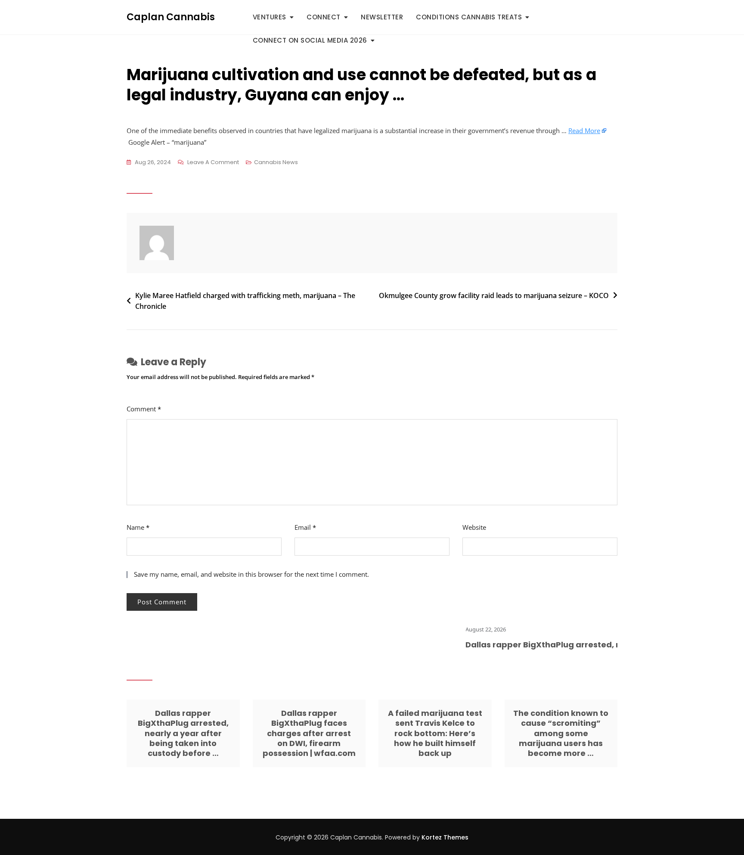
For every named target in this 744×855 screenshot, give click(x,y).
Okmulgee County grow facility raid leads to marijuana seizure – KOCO (494, 295)
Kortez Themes (445, 837)
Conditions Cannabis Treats (469, 17)
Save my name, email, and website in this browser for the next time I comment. (251, 574)
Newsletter (382, 17)
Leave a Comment (213, 163)
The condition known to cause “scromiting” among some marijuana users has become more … (560, 733)
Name (138, 527)
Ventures (269, 17)
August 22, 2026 (472, 629)
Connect (324, 17)
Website (474, 527)
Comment (144, 408)
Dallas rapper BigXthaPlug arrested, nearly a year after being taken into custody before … (183, 733)
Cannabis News (276, 162)
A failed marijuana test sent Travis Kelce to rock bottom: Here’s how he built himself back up (435, 733)
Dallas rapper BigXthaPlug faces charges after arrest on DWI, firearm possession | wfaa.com (309, 733)
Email (305, 527)
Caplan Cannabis (171, 17)
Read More (584, 130)
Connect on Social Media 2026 (310, 40)
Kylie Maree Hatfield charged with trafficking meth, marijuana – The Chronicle (245, 301)
